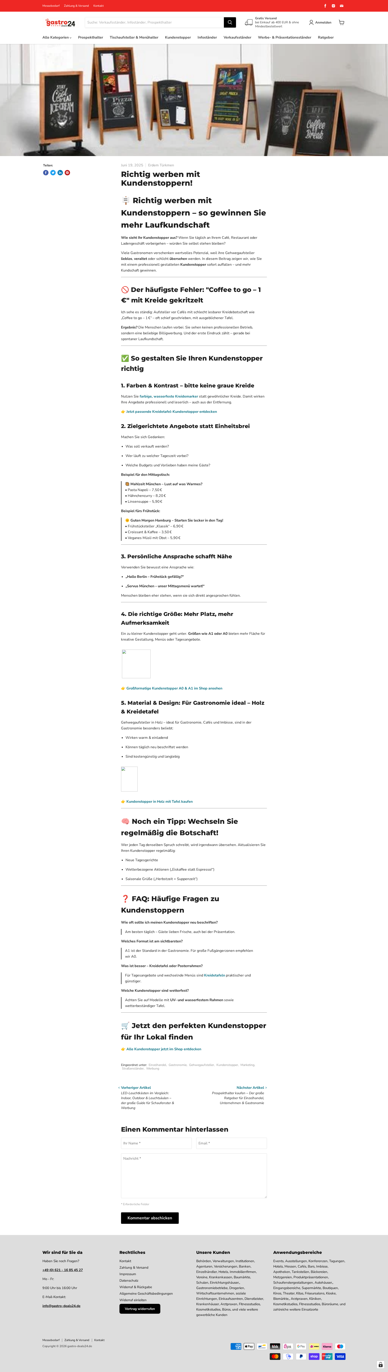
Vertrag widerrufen (140, 1309)
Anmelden (323, 22)
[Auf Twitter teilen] (53, 172)
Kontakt (98, 6)
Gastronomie (178, 1065)
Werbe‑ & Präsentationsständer (284, 37)
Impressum (127, 1274)
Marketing (247, 1065)
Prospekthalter (90, 37)
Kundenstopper (178, 37)
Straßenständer (133, 1068)
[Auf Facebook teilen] (45, 172)
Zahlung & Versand (76, 6)
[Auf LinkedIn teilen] (60, 172)
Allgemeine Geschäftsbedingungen (146, 1293)
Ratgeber (326, 37)
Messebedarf (51, 6)
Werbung (152, 1068)
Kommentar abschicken (150, 1218)
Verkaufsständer (237, 37)
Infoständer (207, 37)
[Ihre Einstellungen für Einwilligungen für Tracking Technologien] (380, 1364)
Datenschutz (128, 1280)
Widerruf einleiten (133, 1300)
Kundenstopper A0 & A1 (172, 688)
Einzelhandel (157, 1065)
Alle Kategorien (56, 37)
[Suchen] (230, 22)
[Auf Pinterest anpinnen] (67, 172)
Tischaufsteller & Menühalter (134, 37)
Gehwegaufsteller (201, 1065)
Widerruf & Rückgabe (135, 1287)
